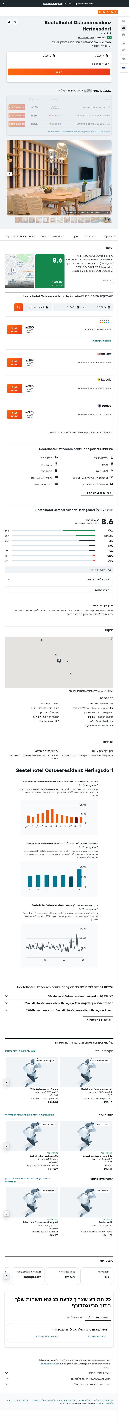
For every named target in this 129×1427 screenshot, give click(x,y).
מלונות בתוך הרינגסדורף (47, 1336)
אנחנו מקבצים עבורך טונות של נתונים (90, 1378)
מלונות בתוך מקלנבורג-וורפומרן (43, 1400)
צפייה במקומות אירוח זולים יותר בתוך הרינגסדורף (29, 1114)
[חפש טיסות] (124, 21)
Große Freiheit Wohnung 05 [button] (43, 1155)
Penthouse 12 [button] (105, 1222)
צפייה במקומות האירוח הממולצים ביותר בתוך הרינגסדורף (27, 1180)
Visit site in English (52, 3)
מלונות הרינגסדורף (106, 1403)
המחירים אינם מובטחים (50, 1364)
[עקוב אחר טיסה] (124, 50)
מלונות (96, 1400)
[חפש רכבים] (124, 34)
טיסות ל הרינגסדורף (97, 1336)
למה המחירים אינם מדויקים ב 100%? (90, 1384)
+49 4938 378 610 (102, 45)
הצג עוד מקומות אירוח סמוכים (20, 1051)
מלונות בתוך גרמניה (67, 1400)
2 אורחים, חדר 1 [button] (100, 63)
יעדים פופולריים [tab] (75, 1317)
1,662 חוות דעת (86, 37)
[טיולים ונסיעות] (124, 59)
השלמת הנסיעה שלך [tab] (98, 1317)
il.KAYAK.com (107, 1400)
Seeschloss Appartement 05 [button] (97, 1155)
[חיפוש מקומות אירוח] (124, 28)
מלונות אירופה (84, 1400)
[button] (3, 3)
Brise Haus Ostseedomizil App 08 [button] (40, 1222)
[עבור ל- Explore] (124, 43)
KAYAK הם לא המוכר (99, 1373)
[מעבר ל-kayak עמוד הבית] (108, 12)
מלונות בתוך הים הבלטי (18, 1400)
